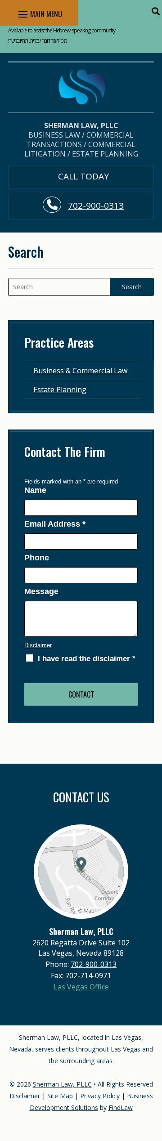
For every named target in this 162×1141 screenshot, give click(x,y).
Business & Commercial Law (80, 371)
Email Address (55, 523)
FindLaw (120, 1107)
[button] (155, 11)
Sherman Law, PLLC (62, 1084)
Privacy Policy (100, 1096)
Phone (36, 557)
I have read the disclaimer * (86, 658)
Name (35, 490)
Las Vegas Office (81, 987)
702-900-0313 (96, 205)
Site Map (60, 1096)
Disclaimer (38, 645)
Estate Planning (59, 389)
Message (41, 591)
